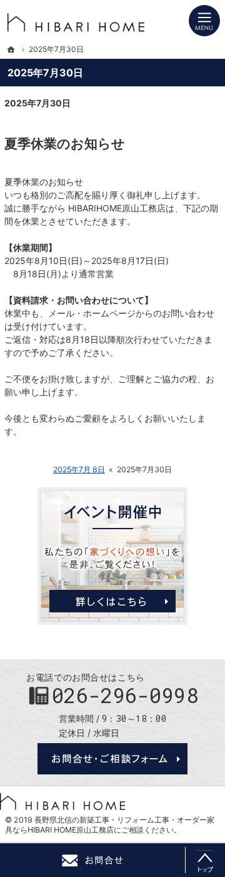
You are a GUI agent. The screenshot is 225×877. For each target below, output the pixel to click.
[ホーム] (11, 49)
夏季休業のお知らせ (64, 143)
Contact (92, 860)
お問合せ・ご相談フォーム (113, 758)
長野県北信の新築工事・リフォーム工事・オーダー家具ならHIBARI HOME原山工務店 (109, 824)
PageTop (205, 860)
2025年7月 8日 (79, 469)
